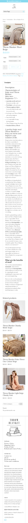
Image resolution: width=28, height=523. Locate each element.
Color (4, 58)
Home (4, 19)
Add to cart (15, 67)
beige (21, 76)
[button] (22, 26)
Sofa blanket (10, 19)
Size (4, 62)
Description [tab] (7, 82)
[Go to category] (21, 404)
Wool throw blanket (12, 76)
